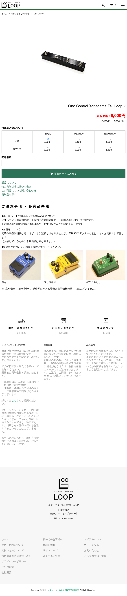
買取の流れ (49, 544)
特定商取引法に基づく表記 (16, 186)
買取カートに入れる (65, 173)
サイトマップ (50, 550)
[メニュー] (122, 4)
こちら (15, 400)
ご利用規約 (8, 567)
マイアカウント (92, 539)
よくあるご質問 (51, 555)
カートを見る (91, 544)
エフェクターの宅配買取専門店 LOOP (63, 590)
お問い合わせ (91, 550)
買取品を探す (9, 194)
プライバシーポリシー (14, 561)
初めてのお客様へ (53, 539)
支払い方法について (13, 550)
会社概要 (6, 572)
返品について (9, 182)
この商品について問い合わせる (19, 190)
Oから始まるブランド (20, 13)
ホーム (4, 13)
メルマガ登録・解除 (95, 555)
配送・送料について (13, 544)
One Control (39, 13)
